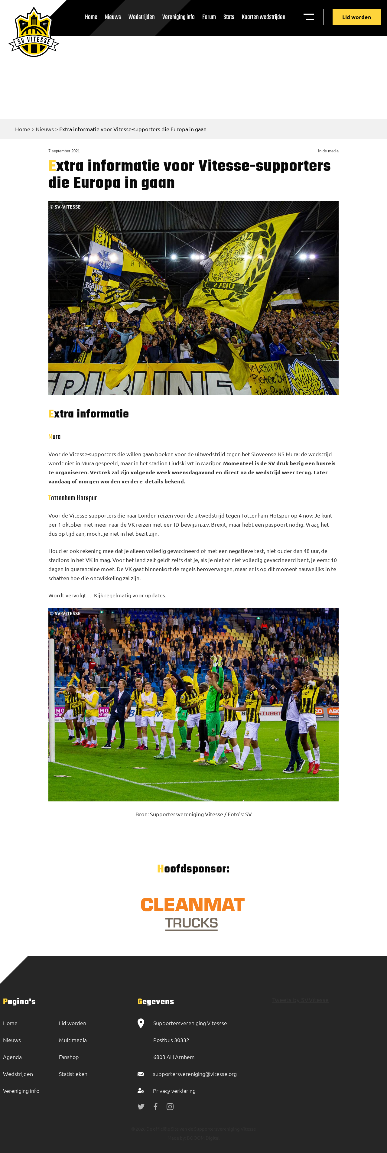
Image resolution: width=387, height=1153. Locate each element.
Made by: (176, 1138)
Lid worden (356, 16)
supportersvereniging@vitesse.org (195, 1073)
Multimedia (73, 1039)
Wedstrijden (141, 17)
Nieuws (113, 17)
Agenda (12, 1056)
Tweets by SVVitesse (300, 999)
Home (91, 17)
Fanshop (69, 1056)
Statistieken (73, 1073)
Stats (228, 17)
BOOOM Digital (203, 1138)
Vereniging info (178, 17)
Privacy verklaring (174, 1090)
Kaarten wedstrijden (263, 17)
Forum (209, 17)
